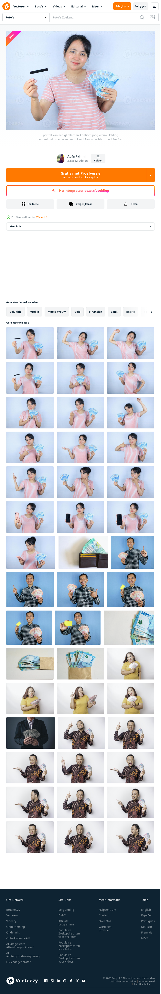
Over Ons (105, 919)
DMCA (63, 913)
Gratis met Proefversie (81, 175)
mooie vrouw (57, 310)
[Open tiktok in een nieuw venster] (71, 978)
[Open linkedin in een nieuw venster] (58, 978)
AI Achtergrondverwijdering (23, 952)
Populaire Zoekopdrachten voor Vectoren (69, 931)
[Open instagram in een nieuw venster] (52, 978)
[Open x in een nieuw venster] (77, 978)
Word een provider (105, 926)
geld (77, 310)
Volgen (98, 160)
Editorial (77, 6)
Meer (95, 6)
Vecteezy (12, 913)
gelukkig (15, 310)
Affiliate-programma (66, 920)
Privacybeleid (144, 979)
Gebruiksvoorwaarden (120, 979)
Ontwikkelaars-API (18, 936)
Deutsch (143, 925)
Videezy (11, 919)
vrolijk (34, 310)
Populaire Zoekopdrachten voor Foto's (69, 944)
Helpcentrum (107, 908)
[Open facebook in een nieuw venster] (46, 978)
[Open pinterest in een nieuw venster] (64, 978)
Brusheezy (13, 908)
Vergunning (66, 908)
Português (145, 919)
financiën (95, 310)
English (143, 908)
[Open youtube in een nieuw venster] (83, 978)
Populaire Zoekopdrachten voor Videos (69, 956)
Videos (57, 6)
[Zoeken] (142, 17)
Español (143, 913)
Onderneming (15, 925)
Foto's (39, 6)
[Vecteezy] (6, 6)
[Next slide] (145, 310)
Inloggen (140, 6)
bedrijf (130, 310)
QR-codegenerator (18, 960)
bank (114, 310)
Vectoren (19, 6)
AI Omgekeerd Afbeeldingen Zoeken (20, 943)
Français (143, 930)
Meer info (15, 224)
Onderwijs (13, 930)
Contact (104, 913)
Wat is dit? (41, 217)
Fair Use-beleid (139, 982)
